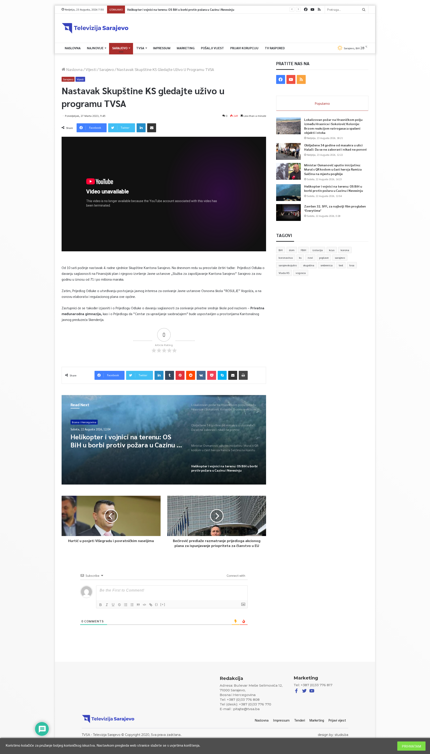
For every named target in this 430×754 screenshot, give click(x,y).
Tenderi (299, 720)
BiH (281, 250)
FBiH (303, 250)
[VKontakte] (201, 375)
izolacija (317, 250)
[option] (164, 440)
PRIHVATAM (411, 746)
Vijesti (91, 69)
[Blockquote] (138, 604)
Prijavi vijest (337, 720)
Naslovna (73, 48)
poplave (324, 257)
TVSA (140, 48)
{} (156, 604)
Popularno (322, 103)
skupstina (308, 265)
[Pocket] (211, 375)
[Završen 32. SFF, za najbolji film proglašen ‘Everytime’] (288, 212)
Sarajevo (119, 48)
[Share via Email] (151, 127)
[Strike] (119, 604)
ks (300, 257)
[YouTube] (312, 9)
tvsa (351, 265)
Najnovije (95, 48)
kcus (331, 250)
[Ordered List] (126, 604)
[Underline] (113, 604)
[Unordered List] (132, 604)
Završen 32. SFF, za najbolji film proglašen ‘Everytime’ (161, 9)
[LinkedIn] (141, 127)
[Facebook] (305, 9)
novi (310, 257)
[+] (162, 604)
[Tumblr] (169, 375)
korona (345, 250)
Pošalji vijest (212, 48)
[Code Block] (144, 604)
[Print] (243, 375)
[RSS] (319, 9)
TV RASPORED (275, 48)
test (341, 265)
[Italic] (107, 604)
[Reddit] (190, 375)
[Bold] (100, 604)
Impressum (161, 48)
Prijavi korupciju (244, 48)
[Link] (151, 604)
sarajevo (340, 257)
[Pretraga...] (363, 9)
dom (292, 250)
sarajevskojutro (288, 265)
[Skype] (222, 375)
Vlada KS (284, 273)
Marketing (186, 48)
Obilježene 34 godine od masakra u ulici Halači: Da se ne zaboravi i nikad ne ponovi (335, 147)
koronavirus (286, 257)
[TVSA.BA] (95, 28)
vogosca (301, 273)
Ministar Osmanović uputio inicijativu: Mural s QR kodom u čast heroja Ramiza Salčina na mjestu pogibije (333, 169)
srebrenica (326, 265)
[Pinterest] (180, 375)
